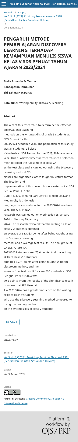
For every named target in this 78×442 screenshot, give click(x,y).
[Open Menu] (4, 4)
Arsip (21, 12)
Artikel (13, 322)
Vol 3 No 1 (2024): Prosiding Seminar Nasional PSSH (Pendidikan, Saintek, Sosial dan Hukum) (33, 18)
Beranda (8, 12)
